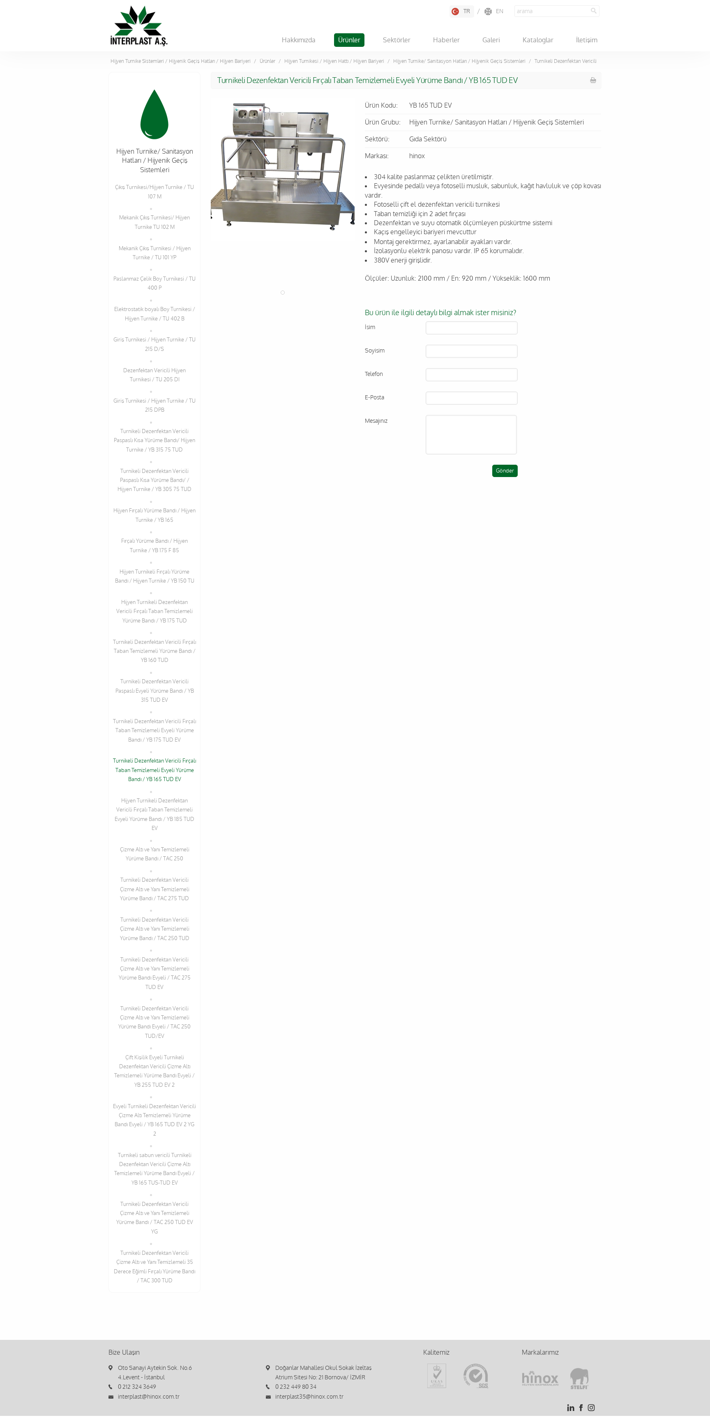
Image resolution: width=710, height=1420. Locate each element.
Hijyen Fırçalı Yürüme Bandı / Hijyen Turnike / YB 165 (154, 515)
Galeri (491, 40)
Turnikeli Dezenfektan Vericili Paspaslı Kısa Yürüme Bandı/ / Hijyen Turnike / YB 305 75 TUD (154, 480)
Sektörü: (377, 139)
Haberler (446, 40)
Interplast (138, 25)
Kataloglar (538, 40)
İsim (370, 327)
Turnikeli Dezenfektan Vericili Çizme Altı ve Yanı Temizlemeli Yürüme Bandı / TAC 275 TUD (154, 889)
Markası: (377, 156)
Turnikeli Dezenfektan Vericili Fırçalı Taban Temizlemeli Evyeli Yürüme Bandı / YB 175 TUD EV (154, 731)
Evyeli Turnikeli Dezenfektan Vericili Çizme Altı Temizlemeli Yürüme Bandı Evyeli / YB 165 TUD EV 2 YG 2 (154, 1120)
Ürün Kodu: (381, 105)
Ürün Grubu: (383, 122)
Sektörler (396, 40)
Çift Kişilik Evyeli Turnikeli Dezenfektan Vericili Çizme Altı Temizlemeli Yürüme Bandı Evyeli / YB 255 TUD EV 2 (154, 1071)
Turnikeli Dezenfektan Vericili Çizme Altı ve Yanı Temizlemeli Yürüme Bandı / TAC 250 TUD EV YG (154, 1218)
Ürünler (349, 40)
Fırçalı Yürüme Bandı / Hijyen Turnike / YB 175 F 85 (154, 545)
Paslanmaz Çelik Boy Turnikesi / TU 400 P (154, 283)
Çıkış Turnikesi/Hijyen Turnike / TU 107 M (154, 192)
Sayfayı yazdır (593, 80)
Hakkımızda (299, 40)
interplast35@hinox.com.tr (309, 1397)
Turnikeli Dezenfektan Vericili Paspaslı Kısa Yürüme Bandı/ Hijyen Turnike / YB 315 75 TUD (154, 441)
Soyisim (375, 351)
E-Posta (374, 397)
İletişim (586, 40)
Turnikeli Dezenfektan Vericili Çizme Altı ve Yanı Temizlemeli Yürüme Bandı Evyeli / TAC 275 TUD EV (155, 973)
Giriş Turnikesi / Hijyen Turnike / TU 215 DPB (154, 405)
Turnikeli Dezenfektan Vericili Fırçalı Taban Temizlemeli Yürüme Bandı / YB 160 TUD (154, 651)
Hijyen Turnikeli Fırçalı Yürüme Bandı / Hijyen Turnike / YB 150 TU (154, 576)
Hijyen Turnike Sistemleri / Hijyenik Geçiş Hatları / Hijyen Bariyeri (181, 61)
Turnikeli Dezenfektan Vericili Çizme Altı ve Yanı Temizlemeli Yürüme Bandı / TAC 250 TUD (154, 929)
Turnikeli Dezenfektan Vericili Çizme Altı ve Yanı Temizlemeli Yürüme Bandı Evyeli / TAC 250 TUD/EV (154, 1022)
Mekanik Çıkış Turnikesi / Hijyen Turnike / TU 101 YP (155, 253)
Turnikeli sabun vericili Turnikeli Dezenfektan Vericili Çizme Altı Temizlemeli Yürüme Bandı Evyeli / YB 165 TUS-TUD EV (154, 1169)
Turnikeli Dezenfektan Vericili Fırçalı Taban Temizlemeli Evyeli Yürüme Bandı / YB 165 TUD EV (154, 770)
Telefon (374, 374)
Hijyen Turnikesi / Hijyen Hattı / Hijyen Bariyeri (334, 61)
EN (499, 11)
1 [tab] (283, 292)
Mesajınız (376, 421)
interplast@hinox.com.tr (149, 1397)
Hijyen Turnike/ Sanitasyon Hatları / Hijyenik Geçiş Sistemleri (459, 61)
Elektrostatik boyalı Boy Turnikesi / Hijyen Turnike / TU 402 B (154, 314)
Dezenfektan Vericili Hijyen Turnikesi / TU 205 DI (154, 375)
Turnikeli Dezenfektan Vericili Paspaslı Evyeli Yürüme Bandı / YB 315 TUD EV (154, 691)
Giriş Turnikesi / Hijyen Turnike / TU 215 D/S (154, 344)
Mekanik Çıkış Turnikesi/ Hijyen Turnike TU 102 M (154, 222)
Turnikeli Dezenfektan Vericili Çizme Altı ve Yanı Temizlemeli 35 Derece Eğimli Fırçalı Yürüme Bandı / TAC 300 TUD (154, 1266)
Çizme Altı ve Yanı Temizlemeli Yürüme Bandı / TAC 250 (154, 854)
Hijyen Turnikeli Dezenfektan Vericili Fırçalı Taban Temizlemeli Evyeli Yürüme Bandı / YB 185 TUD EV (154, 814)
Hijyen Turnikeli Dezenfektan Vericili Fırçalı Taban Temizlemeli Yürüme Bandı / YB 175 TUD (154, 612)
